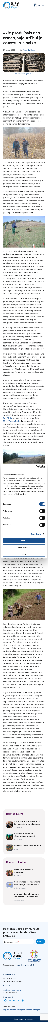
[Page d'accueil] (11, 5)
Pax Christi (8, 418)
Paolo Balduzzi (29, 50)
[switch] (42, 511)
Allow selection (24, 547)
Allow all (24, 541)
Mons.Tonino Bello (11, 421)
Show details (36, 534)
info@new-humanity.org (12, 990)
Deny (24, 554)
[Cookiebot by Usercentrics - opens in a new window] (35, 466)
